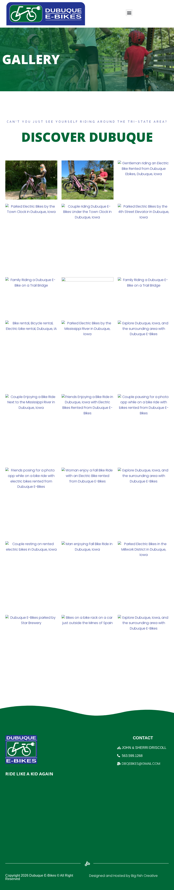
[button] (129, 12)
